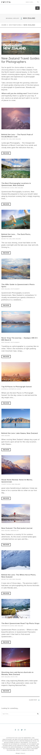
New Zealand (16, 139)
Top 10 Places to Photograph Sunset (16, 387)
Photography (15, 289)
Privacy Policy (20, 753)
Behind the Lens (6, 139)
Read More (6, 153)
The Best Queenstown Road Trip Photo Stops (20, 623)
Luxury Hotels (6, 484)
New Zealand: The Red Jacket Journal (17, 528)
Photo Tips (14, 676)
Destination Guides (7, 187)
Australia (4, 389)
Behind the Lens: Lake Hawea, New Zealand (19, 433)
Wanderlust (15, 530)
